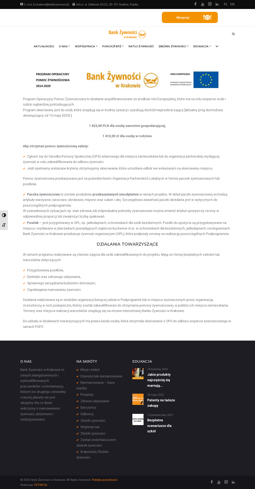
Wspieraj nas (90, 427)
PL (226, 4)
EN (232, 4)
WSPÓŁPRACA (85, 46)
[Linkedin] (217, 4)
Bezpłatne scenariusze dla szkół (159, 425)
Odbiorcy (87, 414)
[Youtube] (202, 4)
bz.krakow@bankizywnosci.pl (51, 4)
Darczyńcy (88, 407)
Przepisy (87, 394)
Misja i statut (89, 370)
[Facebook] (195, 4)
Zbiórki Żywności (172, 46)
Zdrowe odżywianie (94, 401)
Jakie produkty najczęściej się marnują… (159, 380)
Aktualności (44, 46)
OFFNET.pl (40, 485)
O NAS (63, 46)
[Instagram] (210, 4)
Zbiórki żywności (92, 420)
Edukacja (200, 46)
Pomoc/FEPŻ (111, 46)
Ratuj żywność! (141, 46)
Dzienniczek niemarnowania (101, 376)
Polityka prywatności (104, 480)
